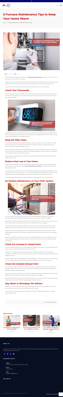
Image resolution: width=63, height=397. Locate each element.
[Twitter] (7, 354)
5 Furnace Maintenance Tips (49, 302)
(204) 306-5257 (9, 369)
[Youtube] (13, 354)
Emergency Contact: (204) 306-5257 (53, 394)
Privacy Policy (21, 394)
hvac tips (17, 74)
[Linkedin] (10, 354)
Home (4, 22)
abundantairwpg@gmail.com (12, 373)
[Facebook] (4, 354)
